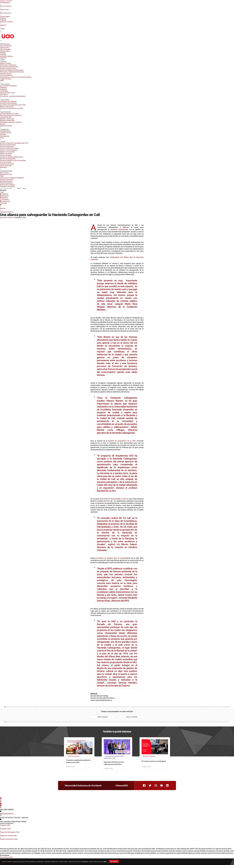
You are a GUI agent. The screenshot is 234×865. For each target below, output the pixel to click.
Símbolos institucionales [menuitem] (8, 68)
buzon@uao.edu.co (7, 813)
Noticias (2, 208)
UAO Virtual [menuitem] (3, 94)
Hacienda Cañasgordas (119, 229)
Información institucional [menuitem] (8, 65)
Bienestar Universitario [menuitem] (6, 171)
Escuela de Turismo (6, 212)
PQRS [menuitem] (2, 80)
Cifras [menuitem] (2, 138)
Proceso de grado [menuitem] (5, 155)
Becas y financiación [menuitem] (6, 106)
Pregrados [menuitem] (3, 87)
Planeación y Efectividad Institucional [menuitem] (12, 72)
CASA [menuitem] (2, 176)
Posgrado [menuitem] (3, 20)
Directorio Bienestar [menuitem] (6, 183)
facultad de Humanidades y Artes (114, 499)
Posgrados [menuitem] (3, 89)
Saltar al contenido (6, 1)
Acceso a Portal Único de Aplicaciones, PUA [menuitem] (14, 143)
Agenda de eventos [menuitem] (6, 126)
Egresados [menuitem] (3, 167)
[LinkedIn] (0, 806)
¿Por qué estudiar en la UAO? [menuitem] (9, 113)
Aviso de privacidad (6, 857)
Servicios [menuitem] (3, 134)
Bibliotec (126, 227)
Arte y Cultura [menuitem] (4, 172)
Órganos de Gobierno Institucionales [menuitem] (11, 70)
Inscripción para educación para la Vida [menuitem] (13, 105)
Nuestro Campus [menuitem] (5, 63)
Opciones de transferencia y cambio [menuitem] (11, 108)
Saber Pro (3, 25)
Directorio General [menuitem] (6, 73)
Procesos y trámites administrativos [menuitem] (11, 157)
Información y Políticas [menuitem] (7, 185)
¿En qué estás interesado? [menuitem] (8, 86)
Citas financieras (5, 13)
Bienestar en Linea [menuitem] (6, 174)
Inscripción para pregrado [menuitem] (8, 101)
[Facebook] (0, 798)
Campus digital (5, 16)
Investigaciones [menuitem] (5, 129)
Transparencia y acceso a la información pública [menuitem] (15, 77)
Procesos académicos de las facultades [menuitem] (13, 160)
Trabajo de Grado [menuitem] (5, 79)
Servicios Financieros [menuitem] (7, 146)
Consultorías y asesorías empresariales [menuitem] (12, 96)
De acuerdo (114, 861)
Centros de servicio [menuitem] (6, 153)
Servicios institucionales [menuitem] (8, 145)
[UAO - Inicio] (8, 39)
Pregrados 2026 (5, 825)
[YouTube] (0, 804)
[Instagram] (0, 802)
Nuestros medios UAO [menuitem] (7, 119)
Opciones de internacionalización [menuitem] (10, 115)
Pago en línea (4, 9)
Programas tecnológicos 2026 (9, 832)
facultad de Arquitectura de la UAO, (122, 441)
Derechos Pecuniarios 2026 (9, 839)
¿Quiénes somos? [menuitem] (5, 133)
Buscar (19, 188)
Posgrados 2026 (5, 829)
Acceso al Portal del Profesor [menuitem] (9, 148)
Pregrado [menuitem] (3, 18)
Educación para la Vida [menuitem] (7, 93)
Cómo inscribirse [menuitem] (5, 99)
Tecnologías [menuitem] (4, 91)
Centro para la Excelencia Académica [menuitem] (12, 178)
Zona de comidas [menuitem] (5, 162)
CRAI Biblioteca (5, 2)
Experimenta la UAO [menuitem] (6, 112)
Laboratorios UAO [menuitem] (5, 117)
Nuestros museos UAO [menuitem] (7, 120)
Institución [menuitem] (3, 61)
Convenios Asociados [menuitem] (7, 164)
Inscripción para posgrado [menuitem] (8, 103)
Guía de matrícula (5, 6)
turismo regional (102, 717)
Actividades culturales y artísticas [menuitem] (11, 122)
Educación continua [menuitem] (6, 22)
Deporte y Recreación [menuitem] (7, 179)
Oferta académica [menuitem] (5, 84)
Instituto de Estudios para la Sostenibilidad (114, 558)
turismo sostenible (131, 717)
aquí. (105, 861)
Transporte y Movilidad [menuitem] (7, 186)
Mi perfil (3, 28)
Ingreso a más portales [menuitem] (7, 152)
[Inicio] (0, 205)
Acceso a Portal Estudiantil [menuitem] (8, 150)
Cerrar (24, 188)
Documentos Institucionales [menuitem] (9, 67)
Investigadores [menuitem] (4, 136)
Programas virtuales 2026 (8, 835)
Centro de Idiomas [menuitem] (6, 166)
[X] (0, 800)
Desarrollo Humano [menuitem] (6, 181)
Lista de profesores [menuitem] (6, 75)
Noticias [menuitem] (2, 124)
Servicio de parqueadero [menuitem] (8, 159)
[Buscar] (1, 32)
